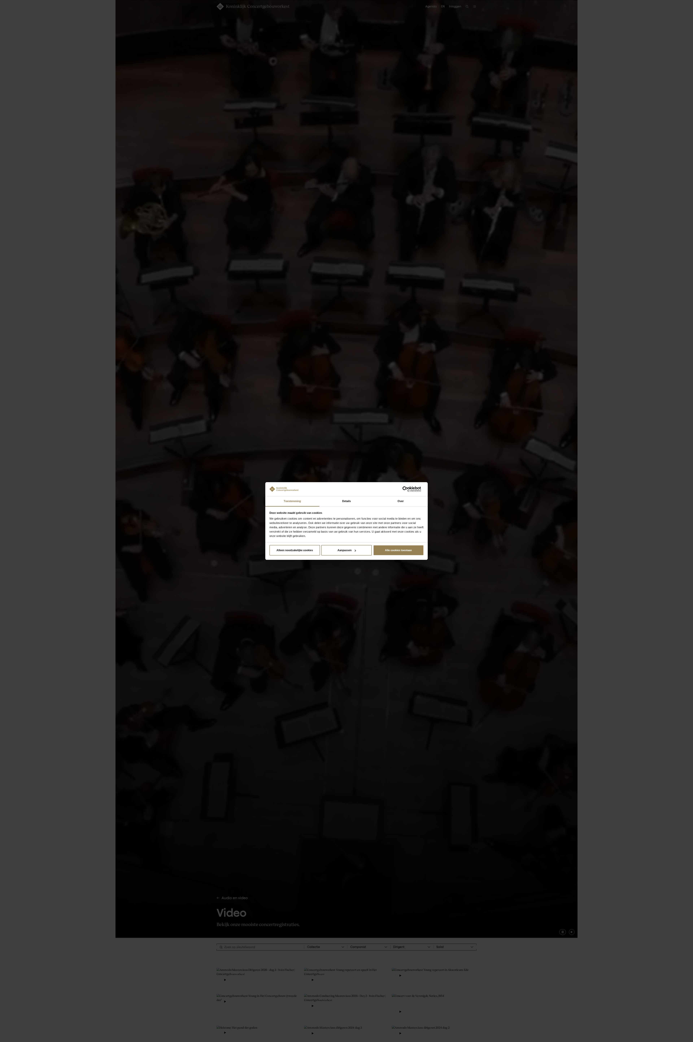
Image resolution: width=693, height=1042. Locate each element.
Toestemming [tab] (292, 501)
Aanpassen (344, 550)
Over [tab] (401, 501)
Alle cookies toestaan (398, 550)
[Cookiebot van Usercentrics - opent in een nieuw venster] (408, 489)
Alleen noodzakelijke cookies (294, 550)
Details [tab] (346, 501)
